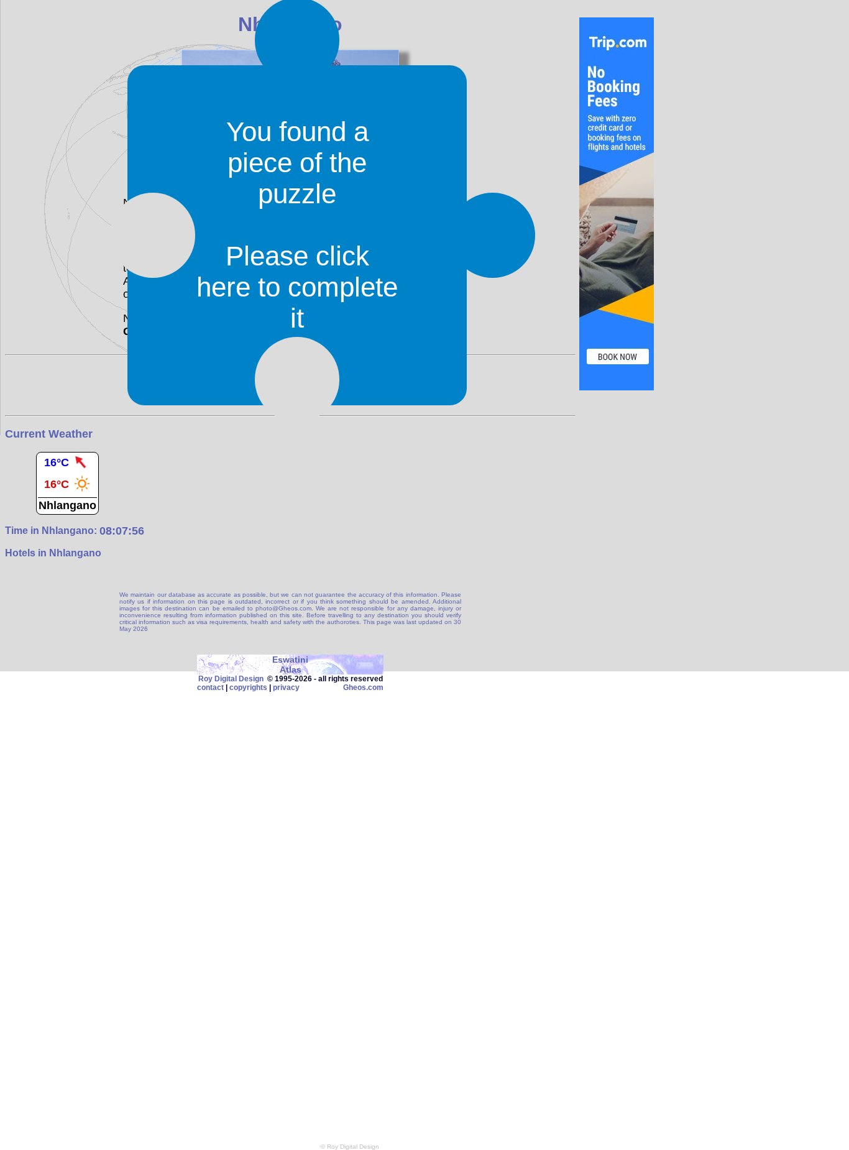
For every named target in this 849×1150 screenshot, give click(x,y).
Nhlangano (67, 505)
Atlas (290, 669)
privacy (286, 687)
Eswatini (290, 660)
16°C (56, 462)
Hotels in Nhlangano (53, 553)
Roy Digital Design (231, 678)
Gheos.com (363, 687)
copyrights (248, 687)
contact (210, 687)
